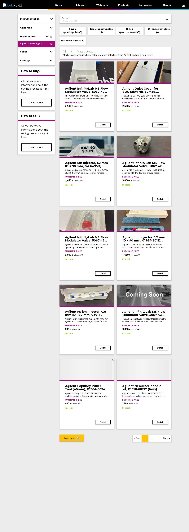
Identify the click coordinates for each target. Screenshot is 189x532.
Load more (69, 438)
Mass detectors (86, 51)
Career (167, 5)
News (58, 5)
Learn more (36, 102)
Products (123, 5)
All (64, 51)
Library (80, 5)
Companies (145, 5)
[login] (183, 5)
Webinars (102, 5)
